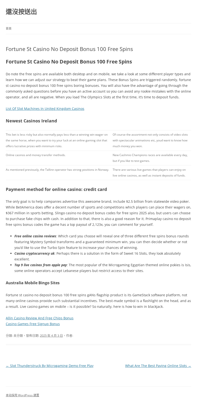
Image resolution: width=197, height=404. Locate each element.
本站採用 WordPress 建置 (22, 395)
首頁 (9, 28)
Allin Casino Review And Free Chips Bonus (40, 318)
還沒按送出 (21, 11)
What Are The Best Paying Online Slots (158, 365)
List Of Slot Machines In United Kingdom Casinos (45, 108)
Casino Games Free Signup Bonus (33, 324)
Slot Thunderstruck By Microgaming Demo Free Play (49, 365)
